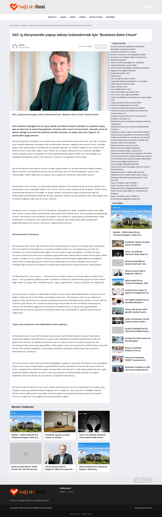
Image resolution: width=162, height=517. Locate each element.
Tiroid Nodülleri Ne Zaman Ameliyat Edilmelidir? (131, 159)
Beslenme (110, 17)
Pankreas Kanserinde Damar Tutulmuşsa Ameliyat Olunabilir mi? (128, 117)
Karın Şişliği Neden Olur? (121, 89)
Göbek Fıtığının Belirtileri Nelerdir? (125, 164)
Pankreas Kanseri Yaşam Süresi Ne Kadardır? (130, 132)
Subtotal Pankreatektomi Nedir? (125, 105)
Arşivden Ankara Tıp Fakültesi (123, 143)
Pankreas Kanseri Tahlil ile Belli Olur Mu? (127, 172)
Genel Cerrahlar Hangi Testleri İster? (126, 151)
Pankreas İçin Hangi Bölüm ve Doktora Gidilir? (130, 134)
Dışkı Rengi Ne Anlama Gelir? (123, 84)
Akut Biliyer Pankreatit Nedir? (123, 49)
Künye (70, 492)
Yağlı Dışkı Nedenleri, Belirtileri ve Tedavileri (129, 81)
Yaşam (63, 17)
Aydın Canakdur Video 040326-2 (125, 196)
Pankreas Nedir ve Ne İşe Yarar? (124, 145)
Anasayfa (52, 17)
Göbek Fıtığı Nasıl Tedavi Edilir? (124, 65)
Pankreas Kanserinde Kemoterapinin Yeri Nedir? (131, 153)
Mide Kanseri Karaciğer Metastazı (125, 148)
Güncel (82, 17)
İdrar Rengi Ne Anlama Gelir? (123, 78)
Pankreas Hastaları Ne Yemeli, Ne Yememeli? (130, 137)
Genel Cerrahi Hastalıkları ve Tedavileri (127, 62)
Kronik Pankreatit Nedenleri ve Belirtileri (127, 46)
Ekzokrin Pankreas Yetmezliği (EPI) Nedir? (128, 54)
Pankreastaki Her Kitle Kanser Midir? (126, 102)
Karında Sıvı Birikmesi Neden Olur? (125, 92)
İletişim (63, 492)
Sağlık (73, 17)
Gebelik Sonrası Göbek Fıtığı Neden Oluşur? (129, 175)
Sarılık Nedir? (116, 76)
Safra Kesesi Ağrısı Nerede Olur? (125, 161)
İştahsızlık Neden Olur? (120, 73)
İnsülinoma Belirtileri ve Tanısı (123, 52)
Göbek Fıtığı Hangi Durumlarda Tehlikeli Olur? (130, 140)
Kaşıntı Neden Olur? (119, 86)
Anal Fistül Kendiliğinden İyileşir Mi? (125, 199)
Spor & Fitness (96, 17)
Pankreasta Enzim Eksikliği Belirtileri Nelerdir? (129, 188)
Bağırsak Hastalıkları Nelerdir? (123, 70)
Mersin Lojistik (87, 514)
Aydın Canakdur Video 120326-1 (124, 185)
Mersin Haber (75, 514)
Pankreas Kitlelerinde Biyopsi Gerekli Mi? (128, 108)
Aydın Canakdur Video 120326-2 (124, 183)
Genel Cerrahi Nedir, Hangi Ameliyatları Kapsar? (131, 156)
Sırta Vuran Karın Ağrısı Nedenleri (125, 94)
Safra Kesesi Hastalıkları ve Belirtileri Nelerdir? (130, 68)
